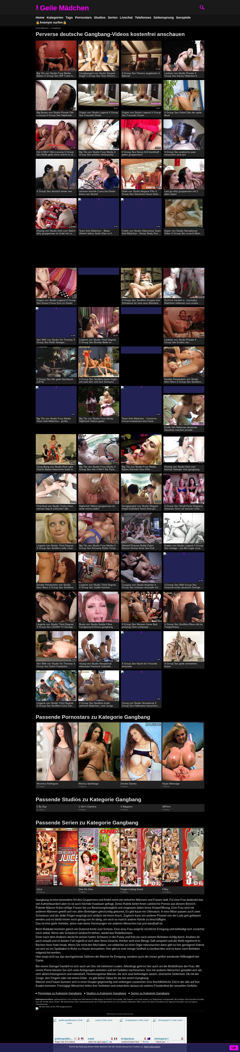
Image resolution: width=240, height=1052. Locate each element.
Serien (113, 17)
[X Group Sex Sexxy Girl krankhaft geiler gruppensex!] (141, 134)
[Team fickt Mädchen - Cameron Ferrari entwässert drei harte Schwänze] (141, 401)
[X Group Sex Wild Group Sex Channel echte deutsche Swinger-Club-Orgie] (183, 567)
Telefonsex (143, 17)
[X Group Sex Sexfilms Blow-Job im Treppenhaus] (183, 607)
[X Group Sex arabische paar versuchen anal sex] (183, 134)
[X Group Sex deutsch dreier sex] (56, 174)
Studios (100, 17)
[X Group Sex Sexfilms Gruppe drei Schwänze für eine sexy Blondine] (141, 283)
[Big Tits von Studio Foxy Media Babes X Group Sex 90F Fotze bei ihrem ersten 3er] (56, 56)
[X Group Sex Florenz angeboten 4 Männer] (141, 56)
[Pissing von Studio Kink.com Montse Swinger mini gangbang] (183, 449)
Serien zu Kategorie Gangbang (150, 993)
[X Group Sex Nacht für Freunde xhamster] (141, 646)
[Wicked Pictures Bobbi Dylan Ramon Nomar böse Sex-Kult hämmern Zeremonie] (141, 528)
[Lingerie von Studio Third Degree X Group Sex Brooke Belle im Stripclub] (98, 322)
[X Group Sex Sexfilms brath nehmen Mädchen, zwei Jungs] (98, 685)
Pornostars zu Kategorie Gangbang (60, 993)
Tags (69, 17)
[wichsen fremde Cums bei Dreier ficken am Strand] (98, 174)
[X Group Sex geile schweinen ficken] (183, 646)
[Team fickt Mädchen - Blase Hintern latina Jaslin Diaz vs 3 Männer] (98, 213)
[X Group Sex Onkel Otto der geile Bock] (183, 95)
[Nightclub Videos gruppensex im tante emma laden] (98, 489)
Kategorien (55, 17)
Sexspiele (183, 17)
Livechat (126, 17)
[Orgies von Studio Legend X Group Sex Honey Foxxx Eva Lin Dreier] (56, 283)
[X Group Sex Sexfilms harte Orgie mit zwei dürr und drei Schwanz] (98, 362)
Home (40, 17)
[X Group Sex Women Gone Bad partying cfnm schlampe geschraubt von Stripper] (141, 607)
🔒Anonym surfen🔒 (51, 22)
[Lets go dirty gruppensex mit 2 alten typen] (183, 174)
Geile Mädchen (64, 8)
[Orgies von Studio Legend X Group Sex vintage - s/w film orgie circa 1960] (183, 528)
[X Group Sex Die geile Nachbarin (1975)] (56, 362)
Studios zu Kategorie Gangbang (106, 993)
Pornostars (83, 17)
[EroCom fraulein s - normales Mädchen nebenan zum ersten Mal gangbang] (183, 283)
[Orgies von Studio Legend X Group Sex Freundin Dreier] (98, 95)
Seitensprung (164, 17)
